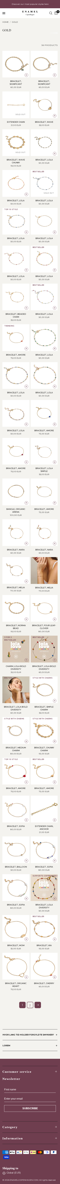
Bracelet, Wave (44, 122)
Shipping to (10, 1168)
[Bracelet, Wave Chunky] (15, 142)
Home (5, 22)
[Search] (50, 13)
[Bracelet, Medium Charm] (15, 730)
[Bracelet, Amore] (15, 337)
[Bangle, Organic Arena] (15, 492)
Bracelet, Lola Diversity (44, 906)
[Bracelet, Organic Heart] (15, 966)
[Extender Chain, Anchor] (44, 809)
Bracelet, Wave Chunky (16, 161)
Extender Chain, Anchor (44, 827)
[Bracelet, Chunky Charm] (44, 730)
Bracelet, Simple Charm (44, 708)
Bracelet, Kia (44, 945)
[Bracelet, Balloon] (15, 849)
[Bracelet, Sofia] (15, 809)
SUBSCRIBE (30, 1108)
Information (12, 1138)
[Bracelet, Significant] (15, 64)
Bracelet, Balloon (16, 867)
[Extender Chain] (15, 104)
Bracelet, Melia (16, 587)
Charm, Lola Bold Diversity (16, 667)
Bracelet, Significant (16, 82)
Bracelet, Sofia (16, 826)
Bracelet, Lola (44, 160)
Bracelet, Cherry (44, 983)
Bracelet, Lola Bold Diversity (44, 667)
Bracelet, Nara (16, 550)
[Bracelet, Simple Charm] (44, 689)
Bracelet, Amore (16, 355)
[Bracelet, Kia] (44, 928)
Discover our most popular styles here (30, 4)
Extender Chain (16, 122)
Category (10, 1127)
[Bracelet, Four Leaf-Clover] (44, 608)
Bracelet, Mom (15, 945)
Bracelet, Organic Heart (16, 984)
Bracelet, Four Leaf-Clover (44, 626)
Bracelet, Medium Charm (16, 749)
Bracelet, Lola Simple (44, 469)
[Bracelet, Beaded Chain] (15, 297)
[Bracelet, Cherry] (44, 966)
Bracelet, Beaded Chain (16, 315)
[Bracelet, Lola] (44, 142)
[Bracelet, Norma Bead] (15, 608)
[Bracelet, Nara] (15, 532)
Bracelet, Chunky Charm (44, 749)
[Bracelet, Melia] (15, 570)
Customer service (17, 1071)
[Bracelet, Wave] (44, 104)
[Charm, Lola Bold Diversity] (15, 649)
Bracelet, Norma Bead (16, 626)
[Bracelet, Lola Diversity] (44, 887)
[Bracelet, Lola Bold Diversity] (44, 649)
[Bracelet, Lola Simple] (44, 451)
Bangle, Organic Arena (15, 510)
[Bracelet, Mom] (15, 928)
